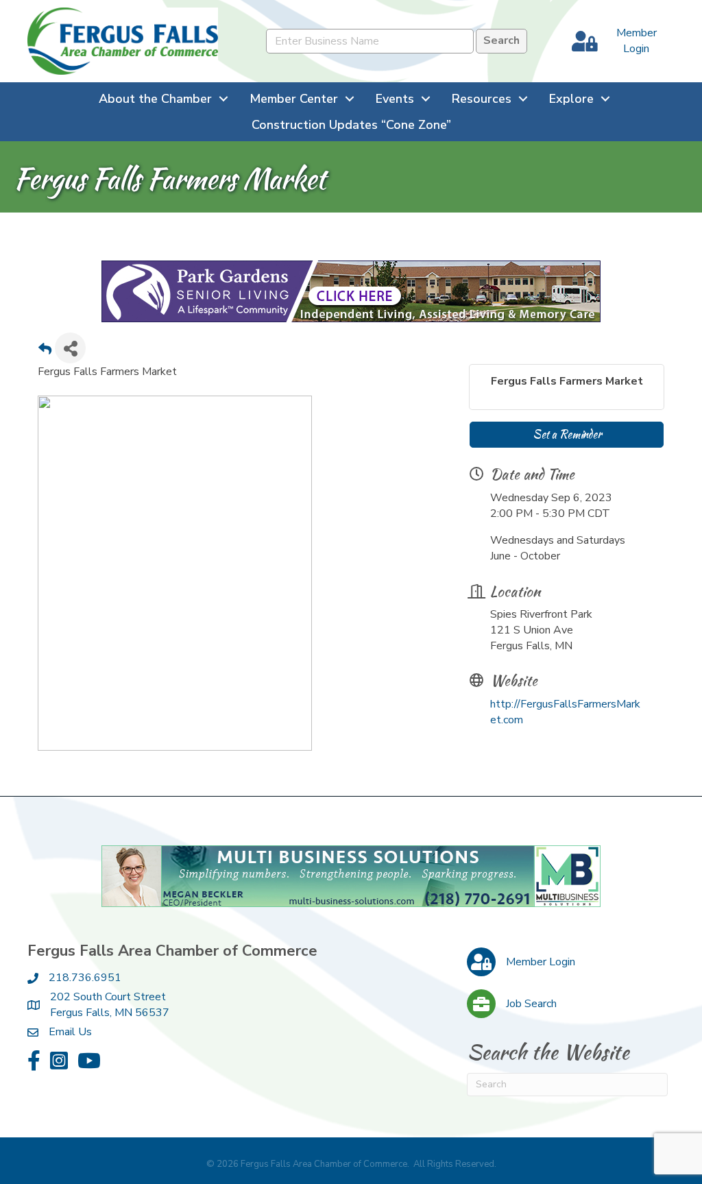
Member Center (294, 98)
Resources (481, 98)
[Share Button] (70, 348)
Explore (571, 98)
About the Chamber (155, 98)
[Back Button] (44, 352)
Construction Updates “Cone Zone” (351, 125)
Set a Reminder (567, 434)
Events (395, 98)
